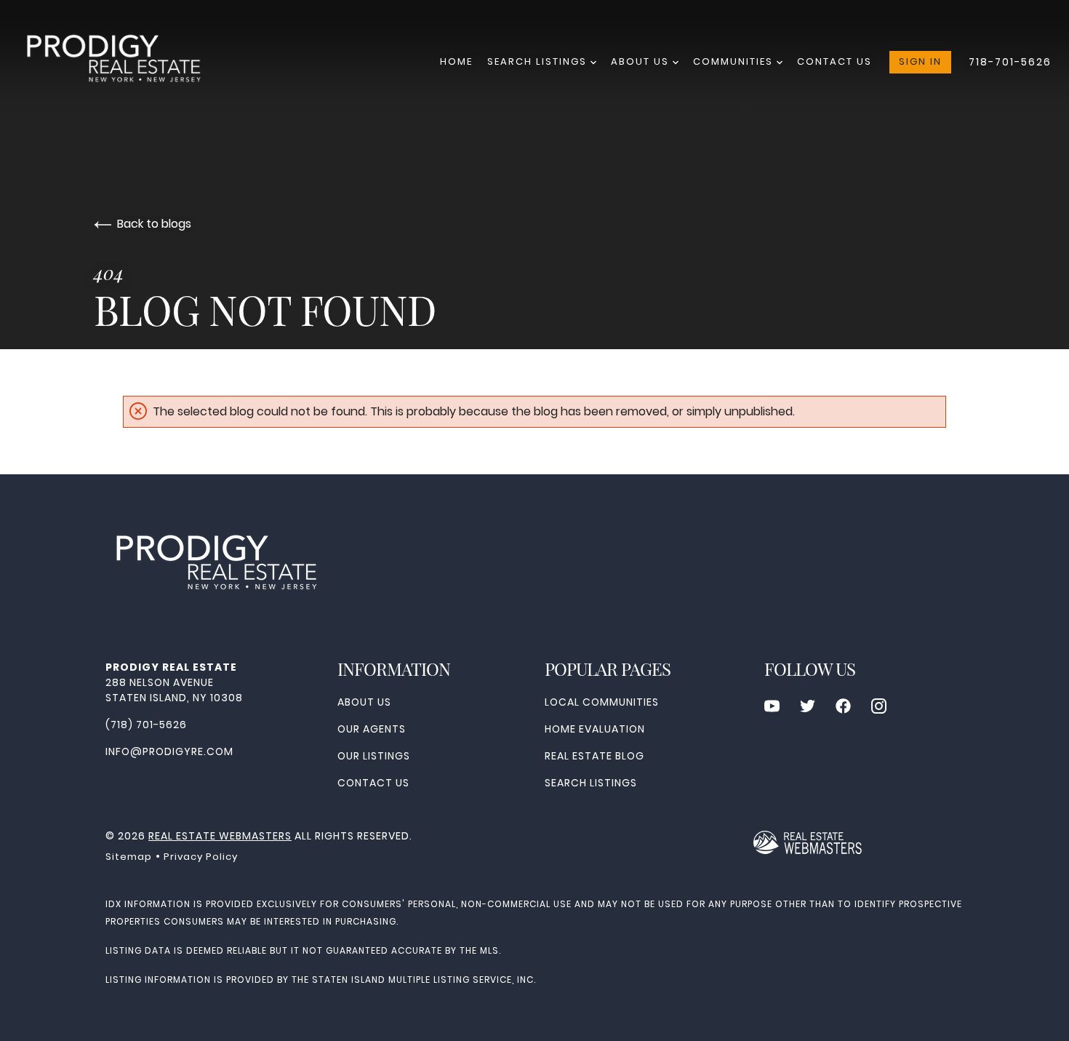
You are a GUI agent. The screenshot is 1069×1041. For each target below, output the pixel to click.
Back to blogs (154, 223)
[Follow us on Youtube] (772, 706)
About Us (642, 61)
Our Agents (371, 729)
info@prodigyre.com (169, 751)
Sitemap (128, 856)
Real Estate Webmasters (220, 836)
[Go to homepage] (126, 62)
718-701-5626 (1010, 61)
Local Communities (602, 702)
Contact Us (834, 61)
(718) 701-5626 (146, 724)
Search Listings (538, 61)
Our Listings (373, 756)
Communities (735, 61)
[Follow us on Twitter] (807, 706)
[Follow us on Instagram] (878, 706)
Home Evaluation (595, 729)
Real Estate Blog (594, 756)
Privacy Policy (201, 856)
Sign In (920, 61)
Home (456, 61)
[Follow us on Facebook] (843, 706)
